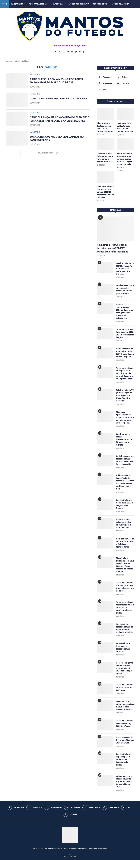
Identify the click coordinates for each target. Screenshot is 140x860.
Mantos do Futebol (13, 61)
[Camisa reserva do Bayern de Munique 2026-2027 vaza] (105, 741)
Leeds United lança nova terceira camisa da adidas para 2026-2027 (125, 289)
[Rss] (80, 52)
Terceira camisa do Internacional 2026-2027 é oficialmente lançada (125, 333)
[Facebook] (55, 52)
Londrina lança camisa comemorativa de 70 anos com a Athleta (124, 439)
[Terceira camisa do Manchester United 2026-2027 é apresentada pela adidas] (105, 606)
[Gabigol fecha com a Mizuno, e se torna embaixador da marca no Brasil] (17, 80)
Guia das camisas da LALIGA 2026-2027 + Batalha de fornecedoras (125, 543)
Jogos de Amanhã (120, 4)
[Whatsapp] (72, 52)
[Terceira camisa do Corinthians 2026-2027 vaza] (105, 689)
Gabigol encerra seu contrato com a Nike (58, 98)
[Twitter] (59, 52)
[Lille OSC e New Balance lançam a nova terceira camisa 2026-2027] (105, 144)
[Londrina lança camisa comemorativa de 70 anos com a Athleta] (105, 438)
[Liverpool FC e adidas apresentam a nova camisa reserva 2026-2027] (105, 705)
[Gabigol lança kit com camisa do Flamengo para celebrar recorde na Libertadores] (17, 119)
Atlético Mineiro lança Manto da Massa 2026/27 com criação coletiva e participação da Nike (125, 482)
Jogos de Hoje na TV (79, 4)
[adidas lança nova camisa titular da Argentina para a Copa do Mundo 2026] (105, 780)
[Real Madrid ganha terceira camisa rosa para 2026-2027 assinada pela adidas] (105, 667)
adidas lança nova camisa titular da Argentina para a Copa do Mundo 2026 (124, 781)
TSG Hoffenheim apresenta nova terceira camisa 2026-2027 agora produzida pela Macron (124, 160)
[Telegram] (76, 52)
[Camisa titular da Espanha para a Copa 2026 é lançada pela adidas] (105, 758)
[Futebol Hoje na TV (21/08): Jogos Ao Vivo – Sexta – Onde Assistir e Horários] (105, 267)
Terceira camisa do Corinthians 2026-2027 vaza (125, 687)
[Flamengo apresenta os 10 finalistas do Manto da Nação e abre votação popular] (105, 416)
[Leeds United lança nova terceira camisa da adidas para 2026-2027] (105, 289)
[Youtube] (68, 52)
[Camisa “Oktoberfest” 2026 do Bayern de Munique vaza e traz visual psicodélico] (105, 308)
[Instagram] (63, 52)
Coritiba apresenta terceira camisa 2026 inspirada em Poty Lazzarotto (125, 460)
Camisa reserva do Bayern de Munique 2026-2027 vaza (125, 740)
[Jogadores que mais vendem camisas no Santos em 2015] (17, 138)
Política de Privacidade (97, 849)
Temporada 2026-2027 (38, 4)
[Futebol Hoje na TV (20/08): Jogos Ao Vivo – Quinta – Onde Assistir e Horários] (105, 394)
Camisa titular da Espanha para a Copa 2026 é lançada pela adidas (124, 759)
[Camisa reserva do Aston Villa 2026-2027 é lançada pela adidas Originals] (105, 353)
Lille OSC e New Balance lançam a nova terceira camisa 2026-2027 (105, 158)
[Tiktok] (84, 52)
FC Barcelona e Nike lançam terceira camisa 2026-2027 (123, 647)
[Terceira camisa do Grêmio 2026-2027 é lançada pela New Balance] (105, 587)
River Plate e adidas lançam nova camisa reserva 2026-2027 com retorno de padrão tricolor (125, 565)
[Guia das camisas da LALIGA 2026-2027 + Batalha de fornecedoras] (105, 543)
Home (4, 4)
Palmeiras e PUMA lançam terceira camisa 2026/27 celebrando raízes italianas (105, 192)
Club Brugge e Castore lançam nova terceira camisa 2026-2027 (105, 127)
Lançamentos (17, 4)
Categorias (57, 4)
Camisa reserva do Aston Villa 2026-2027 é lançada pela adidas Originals (125, 353)
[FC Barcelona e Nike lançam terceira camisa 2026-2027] (105, 647)
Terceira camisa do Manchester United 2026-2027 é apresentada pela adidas (125, 607)
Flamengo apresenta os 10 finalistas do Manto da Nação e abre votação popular (125, 417)
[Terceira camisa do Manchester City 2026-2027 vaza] (105, 725)
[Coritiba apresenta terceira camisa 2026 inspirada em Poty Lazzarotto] (105, 460)
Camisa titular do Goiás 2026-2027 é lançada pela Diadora (124, 504)
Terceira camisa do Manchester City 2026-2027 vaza (125, 723)
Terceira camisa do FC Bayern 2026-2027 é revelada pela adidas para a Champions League (125, 373)
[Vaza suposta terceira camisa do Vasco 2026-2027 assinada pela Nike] (105, 628)
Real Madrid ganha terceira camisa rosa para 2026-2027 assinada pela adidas (124, 668)
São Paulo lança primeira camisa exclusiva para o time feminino (123, 523)
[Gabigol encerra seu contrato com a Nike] (17, 100)
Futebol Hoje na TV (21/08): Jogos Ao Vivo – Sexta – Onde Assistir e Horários (125, 268)
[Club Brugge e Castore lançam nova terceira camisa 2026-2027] (105, 114)
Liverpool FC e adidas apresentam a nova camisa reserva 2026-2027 (125, 705)
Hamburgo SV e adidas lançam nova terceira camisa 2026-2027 (125, 127)
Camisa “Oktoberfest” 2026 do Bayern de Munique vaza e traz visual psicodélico (124, 311)
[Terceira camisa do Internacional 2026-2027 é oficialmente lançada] (105, 333)
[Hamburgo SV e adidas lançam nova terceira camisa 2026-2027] (125, 114)
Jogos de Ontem (100, 4)
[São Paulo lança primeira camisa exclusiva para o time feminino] (105, 523)
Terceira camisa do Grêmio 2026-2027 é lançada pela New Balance (125, 587)
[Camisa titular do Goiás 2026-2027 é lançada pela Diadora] (105, 504)
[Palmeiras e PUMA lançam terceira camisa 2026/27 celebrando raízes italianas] (105, 177)
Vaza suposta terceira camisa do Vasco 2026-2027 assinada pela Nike (124, 628)
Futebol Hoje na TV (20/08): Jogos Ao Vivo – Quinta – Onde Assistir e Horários (125, 395)
